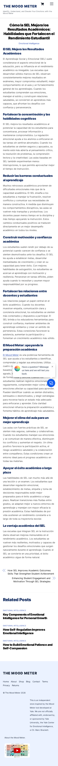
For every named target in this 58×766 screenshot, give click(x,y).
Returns (15, 685)
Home (6, 681)
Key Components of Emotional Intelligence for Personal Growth (25, 616)
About (14, 681)
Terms (45, 681)
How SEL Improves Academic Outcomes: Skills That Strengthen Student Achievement (31, 572)
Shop (21, 681)
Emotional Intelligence (29, 43)
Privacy (6, 685)
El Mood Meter (11, 355)
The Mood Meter (12, 693)
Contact (36, 681)
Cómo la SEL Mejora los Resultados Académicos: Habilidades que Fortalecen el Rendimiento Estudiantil (29, 31)
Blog (28, 681)
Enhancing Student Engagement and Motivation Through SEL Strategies (31, 580)
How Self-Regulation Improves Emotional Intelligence (24, 631)
